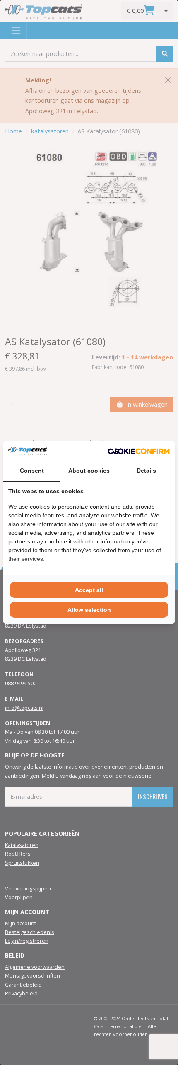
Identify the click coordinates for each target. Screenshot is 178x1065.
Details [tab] (146, 470)
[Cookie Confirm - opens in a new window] (139, 451)
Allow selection (89, 609)
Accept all (89, 590)
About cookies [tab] (89, 470)
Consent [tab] (32, 470)
